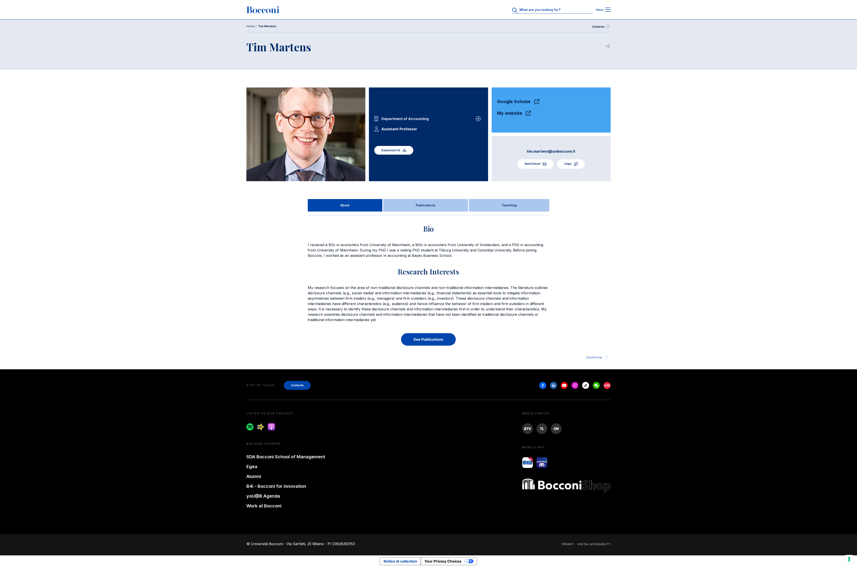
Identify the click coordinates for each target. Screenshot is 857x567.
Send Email (532, 163)
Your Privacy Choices (443, 561)
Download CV (391, 150)
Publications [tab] (425, 205)
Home (250, 26)
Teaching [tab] (509, 205)
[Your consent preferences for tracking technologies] (849, 559)
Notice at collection (400, 561)
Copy (568, 163)
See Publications (428, 339)
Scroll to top (594, 357)
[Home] (262, 9)
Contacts (598, 26)
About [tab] (344, 205)
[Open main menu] (608, 10)
